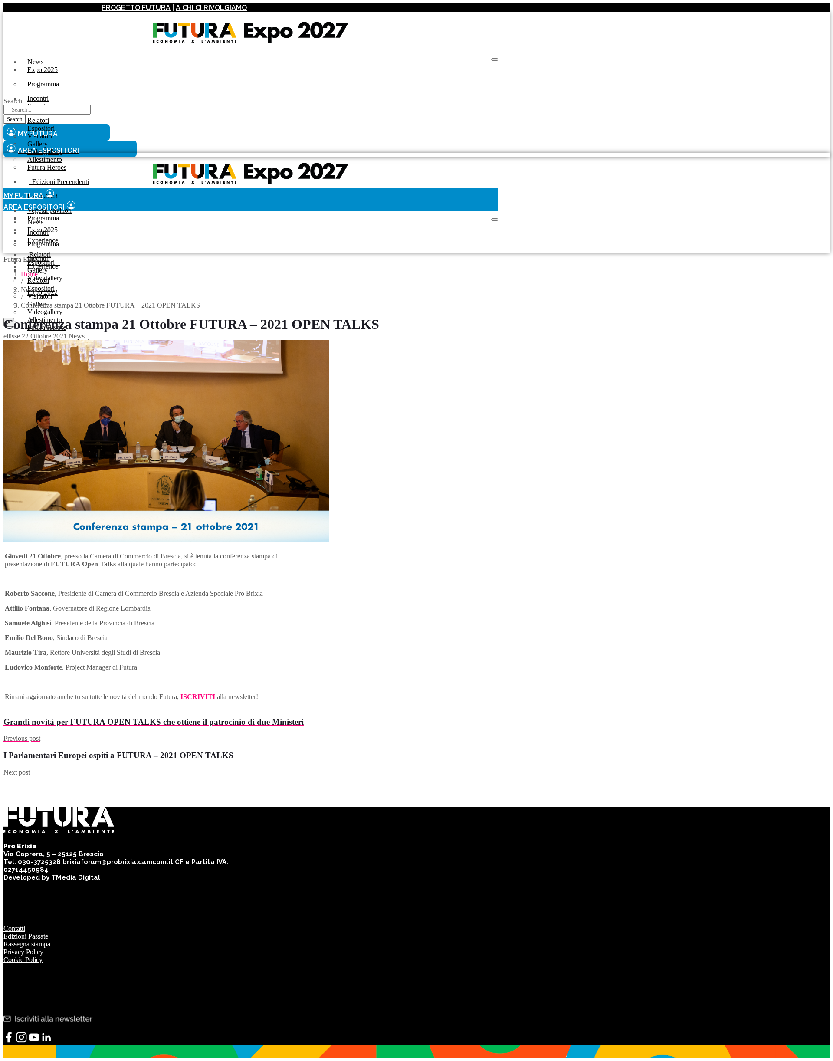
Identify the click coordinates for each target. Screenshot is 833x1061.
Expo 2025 (42, 69)
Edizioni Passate (26, 936)
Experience (42, 266)
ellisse (11, 336)
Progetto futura (136, 7)
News (38, 62)
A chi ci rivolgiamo (211, 7)
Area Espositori (34, 207)
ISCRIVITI (197, 696)
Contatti (14, 928)
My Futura (23, 195)
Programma (43, 84)
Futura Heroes (46, 167)
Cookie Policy (23, 959)
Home (29, 274)
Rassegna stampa (27, 944)
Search (12, 101)
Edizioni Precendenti (58, 181)
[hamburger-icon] (494, 59)
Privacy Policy (23, 952)
